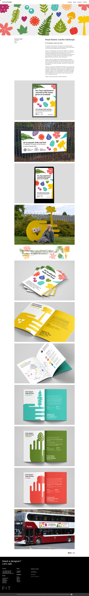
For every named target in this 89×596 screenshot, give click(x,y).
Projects (18, 578)
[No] (87, 594)
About (18, 579)
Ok (71, 594)
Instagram (19, 571)
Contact (18, 581)
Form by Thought (7, 2)
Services (18, 580)
